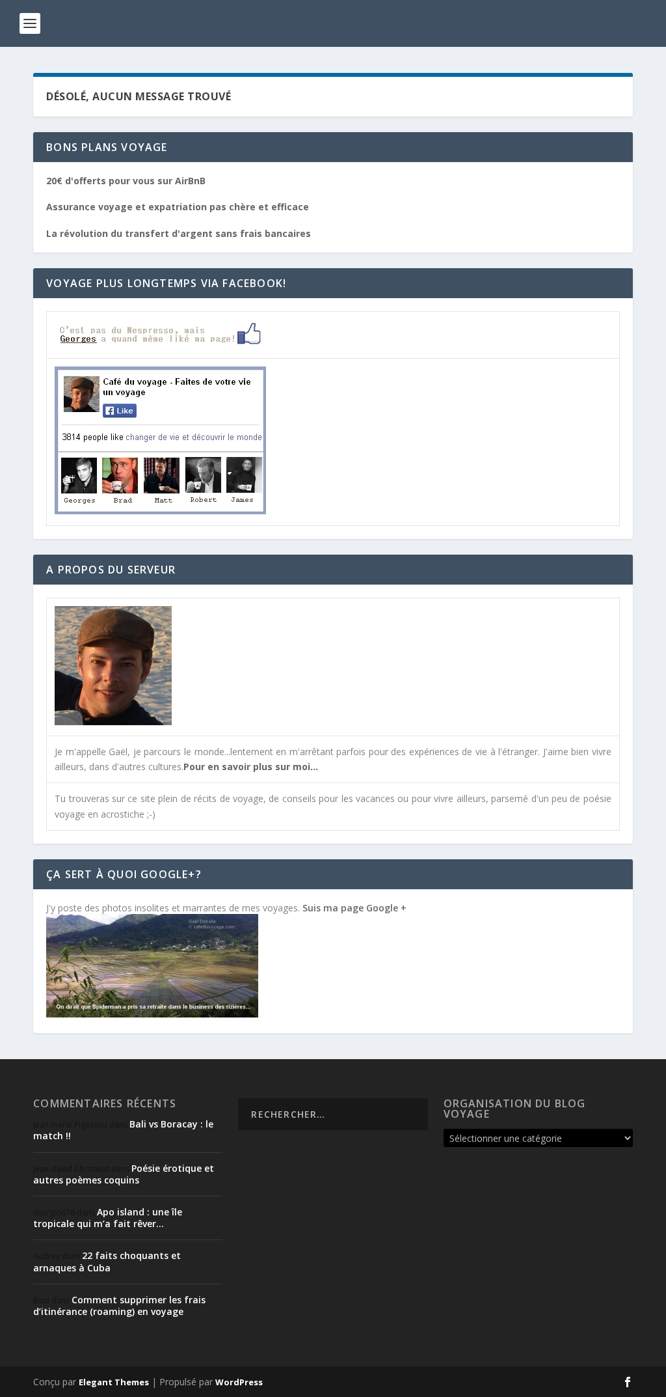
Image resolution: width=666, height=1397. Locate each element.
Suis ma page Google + (354, 908)
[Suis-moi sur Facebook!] (160, 511)
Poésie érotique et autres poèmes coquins (123, 1174)
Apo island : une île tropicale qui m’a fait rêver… (107, 1218)
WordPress (239, 1382)
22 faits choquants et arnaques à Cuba (107, 1261)
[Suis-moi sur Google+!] (152, 1014)
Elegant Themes (114, 1382)
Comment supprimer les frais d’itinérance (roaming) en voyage (119, 1305)
